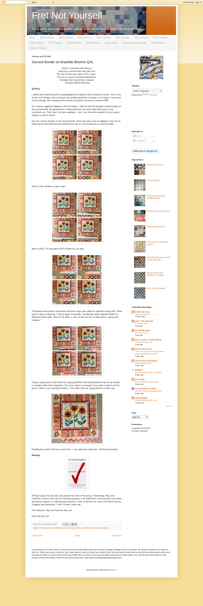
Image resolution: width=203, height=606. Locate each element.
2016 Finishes (74, 42)
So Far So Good (141, 333)
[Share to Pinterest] (75, 524)
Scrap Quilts (111, 42)
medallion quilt (87, 528)
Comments (140, 141)
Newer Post (38, 536)
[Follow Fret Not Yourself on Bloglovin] (145, 153)
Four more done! (141, 323)
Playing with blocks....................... (147, 314)
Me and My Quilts (142, 330)
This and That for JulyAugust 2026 (148, 391)
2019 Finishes (160, 37)
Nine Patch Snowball (156, 288)
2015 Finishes (93, 42)
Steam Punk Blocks (155, 165)
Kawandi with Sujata (156, 227)
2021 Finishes (122, 37)
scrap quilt (104, 528)
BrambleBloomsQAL (58, 528)
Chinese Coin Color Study (158, 211)
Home (32, 37)
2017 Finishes (55, 42)
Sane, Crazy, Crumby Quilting (148, 340)
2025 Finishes (47, 37)
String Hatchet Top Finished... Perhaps (155, 274)
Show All (168, 406)
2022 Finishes (104, 37)
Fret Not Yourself (67, 15)
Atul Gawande (44, 528)
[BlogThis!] (66, 524)
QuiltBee (139, 370)
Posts (138, 136)
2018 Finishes (36, 42)
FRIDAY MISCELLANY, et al (145, 400)
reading (96, 528)
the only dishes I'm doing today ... (147, 382)
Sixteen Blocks (153, 180)
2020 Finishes (141, 37)
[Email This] (63, 524)
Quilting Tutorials (37, 48)
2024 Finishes (66, 37)
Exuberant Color (142, 312)
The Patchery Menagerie (146, 361)
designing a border (74, 528)
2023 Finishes (85, 37)
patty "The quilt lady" (144, 321)
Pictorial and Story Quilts (134, 42)
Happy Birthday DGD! (143, 363)
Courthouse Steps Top (143, 342)
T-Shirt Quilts (157, 42)
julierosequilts (141, 398)
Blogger (113, 570)
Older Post (116, 536)
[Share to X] (69, 524)
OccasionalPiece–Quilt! (145, 388)
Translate (153, 95)
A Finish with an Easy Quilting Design (156, 197)
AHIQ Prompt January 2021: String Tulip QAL (159, 258)
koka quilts (140, 379)
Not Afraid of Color (143, 349)
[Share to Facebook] (72, 524)
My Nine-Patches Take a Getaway (148, 372)
